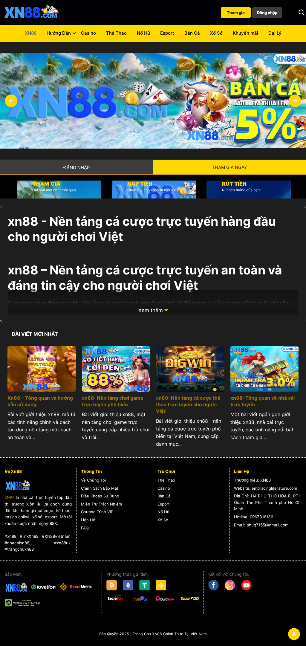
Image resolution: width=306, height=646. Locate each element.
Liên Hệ (88, 519)
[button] (302, 13)
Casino (88, 33)
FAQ (85, 528)
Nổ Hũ (143, 33)
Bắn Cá (192, 33)
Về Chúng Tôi (93, 480)
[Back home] (31, 12)
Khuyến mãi (245, 33)
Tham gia (236, 12)
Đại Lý (274, 33)
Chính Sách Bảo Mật (99, 488)
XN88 (30, 33)
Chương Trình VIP (97, 511)
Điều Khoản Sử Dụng (100, 496)
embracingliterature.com (274, 488)
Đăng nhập (267, 12)
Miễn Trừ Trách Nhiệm (101, 504)
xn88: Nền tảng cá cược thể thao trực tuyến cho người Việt (188, 404)
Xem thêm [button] (150, 310)
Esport (167, 33)
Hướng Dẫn (59, 33)
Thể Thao (116, 33)
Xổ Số (216, 33)
